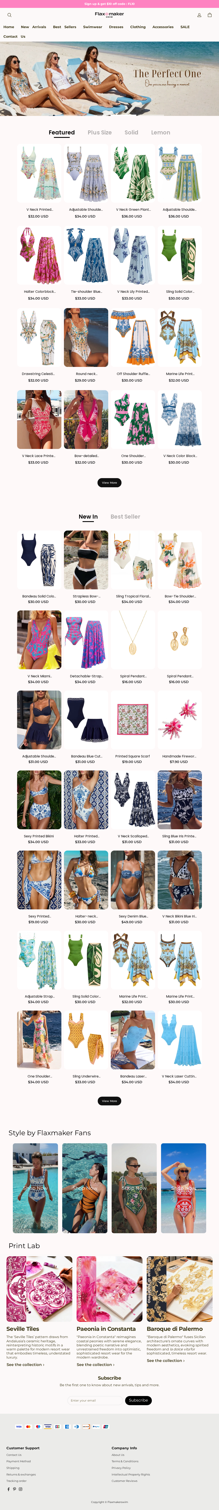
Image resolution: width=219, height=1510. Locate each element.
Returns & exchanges (21, 1474)
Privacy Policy (121, 1468)
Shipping (12, 1468)
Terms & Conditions (125, 1461)
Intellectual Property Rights (131, 1474)
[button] (9, 15)
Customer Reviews (124, 1481)
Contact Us (13, 1455)
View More (109, 482)
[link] (92, 27)
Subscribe (138, 1400)
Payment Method (18, 1461)
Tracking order (16, 1481)
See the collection (24, 1365)
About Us (118, 1455)
